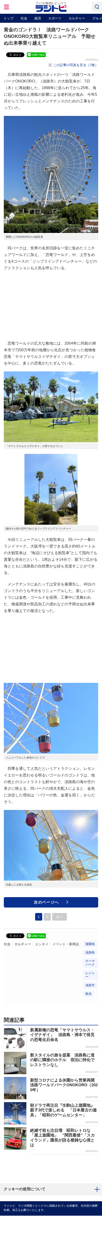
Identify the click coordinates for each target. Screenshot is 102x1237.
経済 (37, 18)
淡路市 (90, 985)
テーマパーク (90, 963)
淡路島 (90, 952)
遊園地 (90, 944)
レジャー (90, 975)
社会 (24, 18)
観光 (88, 993)
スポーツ (54, 18)
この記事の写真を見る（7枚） (75, 65)
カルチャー (77, 18)
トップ (9, 18)
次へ (59, 917)
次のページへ (46, 902)
